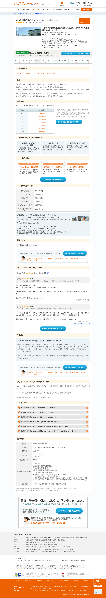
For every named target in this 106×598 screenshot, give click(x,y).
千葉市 (72, 537)
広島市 (49, 549)
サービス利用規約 (34, 590)
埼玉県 (56, 537)
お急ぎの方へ (86, 9)
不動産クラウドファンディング (56, 560)
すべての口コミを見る (83, 323)
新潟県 (27, 542)
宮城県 (45, 539)
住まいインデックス (35, 567)
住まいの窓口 (19, 567)
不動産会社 (75, 567)
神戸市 (58, 547)
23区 (31, 537)
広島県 (45, 549)
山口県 (54, 549)
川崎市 (45, 537)
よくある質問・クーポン (76, 60)
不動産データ (62, 568)
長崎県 (46, 551)
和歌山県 (68, 547)
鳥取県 (27, 549)
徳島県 (58, 549)
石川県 (41, 542)
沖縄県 (73, 551)
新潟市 (31, 542)
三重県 (55, 544)
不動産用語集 (19, 568)
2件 (48, 273)
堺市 (49, 547)
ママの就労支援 (44, 560)
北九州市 (32, 551)
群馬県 (85, 537)
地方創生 (37, 560)
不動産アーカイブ (54, 567)
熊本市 (54, 551)
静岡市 (35, 544)
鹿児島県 (69, 551)
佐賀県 (42, 551)
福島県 (63, 539)
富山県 (36, 542)
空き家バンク (63, 567)
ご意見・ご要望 (82, 590)
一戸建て (32, 565)
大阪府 (41, 547)
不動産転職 (69, 568)
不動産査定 (52, 565)
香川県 (63, 549)
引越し (25, 560)
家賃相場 (69, 567)
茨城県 (77, 537)
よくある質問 (75, 9)
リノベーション (45, 565)
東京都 (27, 537)
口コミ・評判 (45, 60)
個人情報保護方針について (46, 590)
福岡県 (27, 551)
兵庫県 (53, 547)
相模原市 (50, 537)
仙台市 (49, 539)
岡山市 (39, 549)
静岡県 (31, 544)
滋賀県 (27, 547)
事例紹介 (53, 60)
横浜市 (41, 537)
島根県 (31, 549)
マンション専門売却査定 (62, 565)
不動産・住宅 (19, 560)
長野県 (53, 542)
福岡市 (37, 551)
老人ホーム (30, 560)
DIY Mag (51, 568)
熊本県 (50, 551)
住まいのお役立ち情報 (29, 568)
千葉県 (67, 537)
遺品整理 (67, 560)
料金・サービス (19, 60)
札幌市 (31, 539)
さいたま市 (61, 537)
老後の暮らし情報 (75, 560)
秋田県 (54, 539)
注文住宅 (38, 565)
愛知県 (45, 544)
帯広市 (48, 447)
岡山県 (35, 549)
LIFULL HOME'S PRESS (42, 568)
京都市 (35, 547)
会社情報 (88, 60)
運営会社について (73, 590)
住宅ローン (26, 567)
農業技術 (83, 560)
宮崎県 (64, 551)
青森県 (36, 539)
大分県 (60, 551)
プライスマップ (45, 567)
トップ (17, 9)
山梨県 (49, 542)
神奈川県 (36, 537)
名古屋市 (50, 544)
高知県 (71, 549)
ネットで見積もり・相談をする (77, 53)
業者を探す (36, 9)
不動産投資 (72, 565)
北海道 (43, 447)
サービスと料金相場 (56, 9)
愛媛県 (67, 549)
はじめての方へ (26, 9)
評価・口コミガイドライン (60, 590)
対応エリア (29, 60)
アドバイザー (79, 565)
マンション (26, 565)
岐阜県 (27, 544)
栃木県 (81, 537)
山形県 (58, 539)
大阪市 (45, 547)
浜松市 (40, 544)
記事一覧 (67, 9)
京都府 (31, 547)
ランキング (45, 9)
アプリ (55, 568)
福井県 (45, 542)
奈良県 (63, 547)
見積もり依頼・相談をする (76, 253)
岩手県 (41, 539)
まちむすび (82, 567)
